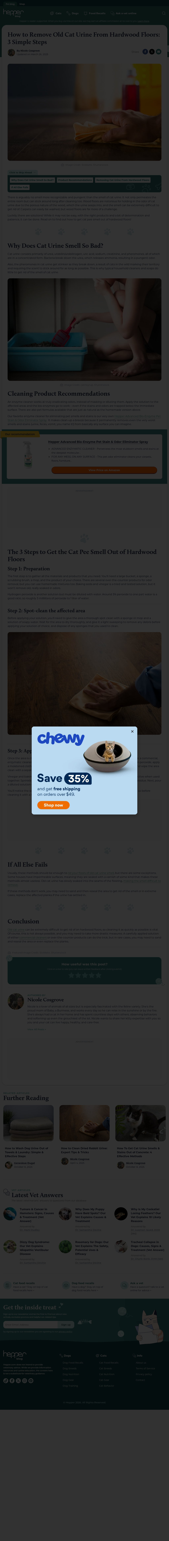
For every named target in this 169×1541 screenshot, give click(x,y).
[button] (132, 731)
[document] (84, 770)
